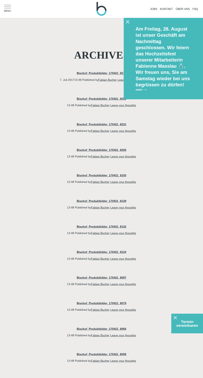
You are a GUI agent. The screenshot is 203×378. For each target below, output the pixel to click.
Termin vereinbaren (187, 324)
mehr (139, 89)
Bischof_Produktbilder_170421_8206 (101, 149)
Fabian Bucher (107, 79)
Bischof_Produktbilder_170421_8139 (101, 200)
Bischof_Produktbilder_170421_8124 (101, 252)
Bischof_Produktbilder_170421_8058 (101, 354)
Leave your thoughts (123, 105)
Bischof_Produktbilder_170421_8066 (101, 328)
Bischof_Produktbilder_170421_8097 (101, 277)
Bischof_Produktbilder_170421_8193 (101, 175)
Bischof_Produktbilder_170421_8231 (101, 124)
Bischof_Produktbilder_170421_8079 (101, 303)
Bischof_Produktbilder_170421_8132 (101, 226)
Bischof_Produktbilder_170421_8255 (101, 98)
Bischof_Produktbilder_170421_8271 (101, 73)
